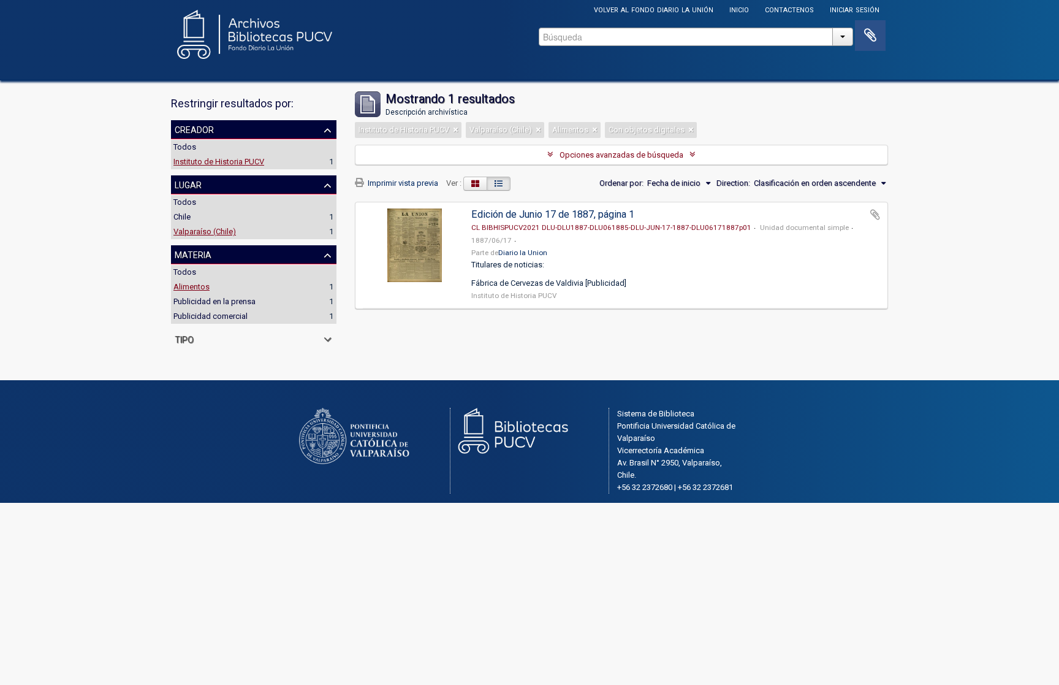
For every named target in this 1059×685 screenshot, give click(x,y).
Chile (182, 216)
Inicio (739, 9)
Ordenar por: (621, 183)
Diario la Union (522, 252)
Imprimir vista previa (402, 183)
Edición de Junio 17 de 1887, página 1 (552, 214)
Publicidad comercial (210, 316)
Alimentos (191, 286)
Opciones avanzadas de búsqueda (621, 154)
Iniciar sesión (854, 9)
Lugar (188, 184)
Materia (193, 254)
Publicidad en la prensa (214, 301)
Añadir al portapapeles (875, 215)
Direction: (733, 183)
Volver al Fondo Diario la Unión (653, 9)
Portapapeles (870, 35)
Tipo (184, 338)
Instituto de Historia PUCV (218, 161)
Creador (194, 128)
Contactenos (789, 9)
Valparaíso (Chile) (204, 231)
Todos (184, 146)
